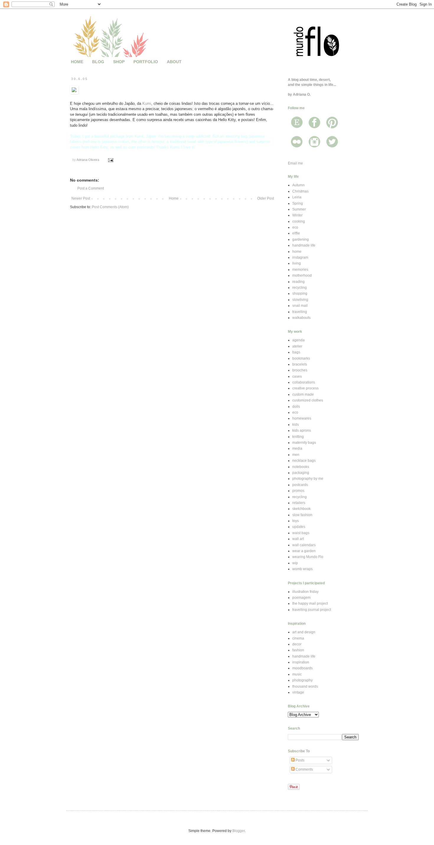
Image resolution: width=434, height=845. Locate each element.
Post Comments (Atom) (110, 207)
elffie (296, 233)
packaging (300, 473)
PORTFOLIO (145, 61)
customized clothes (307, 400)
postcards (300, 485)
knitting (298, 437)
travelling (299, 312)
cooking (298, 221)
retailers (298, 503)
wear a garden (304, 551)
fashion (298, 650)
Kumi (146, 103)
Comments (304, 769)
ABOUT (174, 61)
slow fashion (302, 515)
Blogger (238, 831)
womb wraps (302, 569)
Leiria (296, 197)
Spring (297, 203)
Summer (299, 209)
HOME (77, 61)
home (296, 251)
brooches (299, 370)
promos (298, 491)
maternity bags (304, 443)
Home (174, 198)
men (295, 455)
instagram (300, 257)
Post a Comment (90, 188)
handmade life (303, 245)
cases (297, 376)
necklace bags (304, 461)
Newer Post (80, 198)
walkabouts (301, 318)
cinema (298, 638)
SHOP (119, 61)
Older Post (265, 198)
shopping (299, 293)
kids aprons (301, 430)
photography (302, 680)
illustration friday (305, 592)
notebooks (300, 467)
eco (295, 227)
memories (300, 269)
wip (295, 563)
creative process (305, 388)
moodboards (302, 668)
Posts (299, 760)
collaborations (303, 382)
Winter (297, 215)
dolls (296, 406)
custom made (303, 394)
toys (295, 521)
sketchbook (301, 509)
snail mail (300, 306)
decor (296, 644)
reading (298, 282)
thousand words (305, 686)
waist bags (300, 533)
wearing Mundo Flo (307, 557)
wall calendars (304, 545)
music (297, 674)
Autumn (298, 185)
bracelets (299, 364)
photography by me (307, 479)
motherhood (302, 275)
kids (295, 425)
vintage (298, 692)
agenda (298, 340)
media (297, 448)
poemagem (301, 598)
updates (298, 527)
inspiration (300, 662)
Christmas (300, 191)
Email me (295, 163)
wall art (298, 539)
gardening (300, 239)
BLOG (98, 61)
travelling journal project (311, 610)
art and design (303, 632)
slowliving (300, 300)
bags (296, 352)
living (296, 263)
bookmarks (301, 358)
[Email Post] (110, 160)
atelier (297, 346)
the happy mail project (310, 603)
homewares (301, 418)
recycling (299, 288)
